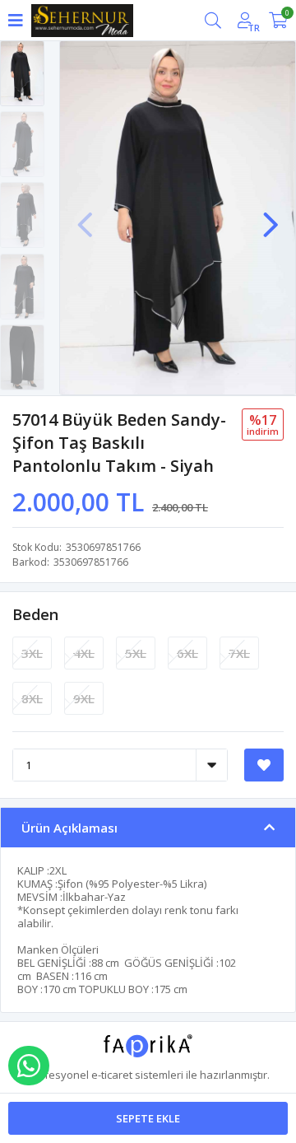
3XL (32, 653)
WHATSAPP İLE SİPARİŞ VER (28, 1065)
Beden (35, 614)
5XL (135, 653)
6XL (187, 653)
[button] (270, 216)
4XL (84, 653)
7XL (239, 653)
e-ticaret (111, 1074)
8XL (32, 698)
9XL (84, 698)
